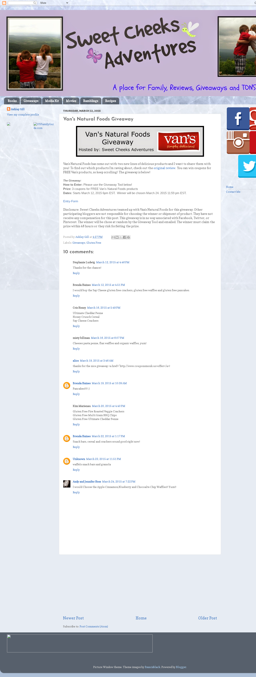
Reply (76, 273)
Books (12, 101)
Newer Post (73, 618)
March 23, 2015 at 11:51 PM (103, 459)
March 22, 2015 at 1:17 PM (108, 436)
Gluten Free (93, 242)
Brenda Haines (82, 383)
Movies (71, 101)
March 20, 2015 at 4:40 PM (108, 406)
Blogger (181, 667)
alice (76, 360)
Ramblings (90, 101)
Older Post (207, 618)
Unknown (79, 459)
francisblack (152, 667)
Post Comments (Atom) (94, 626)
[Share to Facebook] (125, 237)
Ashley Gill (18, 109)
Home (141, 618)
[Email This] (113, 237)
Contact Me (233, 191)
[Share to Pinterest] (128, 237)
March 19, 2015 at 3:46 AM (96, 360)
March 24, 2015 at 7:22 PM (118, 481)
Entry (66, 201)
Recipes (110, 101)
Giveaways (31, 101)
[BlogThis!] (117, 237)
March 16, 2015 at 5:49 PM (103, 307)
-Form (74, 201)
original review (164, 168)
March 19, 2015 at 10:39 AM (109, 383)
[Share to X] (121, 237)
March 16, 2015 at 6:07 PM (107, 337)
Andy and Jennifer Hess (87, 481)
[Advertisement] (140, 585)
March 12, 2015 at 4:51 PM (108, 284)
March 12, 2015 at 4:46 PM (112, 262)
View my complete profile (23, 114)
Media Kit (52, 101)
